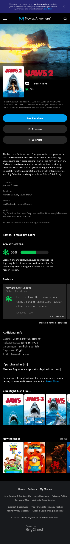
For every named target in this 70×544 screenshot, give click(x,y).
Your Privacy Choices (18, 510)
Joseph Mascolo (59, 213)
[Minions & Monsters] (34, 457)
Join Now (48, 8)
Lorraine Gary (24, 213)
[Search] (65, 18)
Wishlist (37, 140)
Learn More (52, 381)
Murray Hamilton (41, 213)
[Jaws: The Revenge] (56, 409)
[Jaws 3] (34, 409)
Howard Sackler (25, 203)
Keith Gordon (24, 216)
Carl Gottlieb (9, 203)
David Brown (25, 194)
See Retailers (35, 118)
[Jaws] (13, 409)
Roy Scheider (9, 213)
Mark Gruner (9, 216)
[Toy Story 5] (13, 457)
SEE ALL (63, 439)
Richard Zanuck (10, 194)
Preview (37, 129)
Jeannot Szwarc (10, 185)
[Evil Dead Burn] (56, 457)
